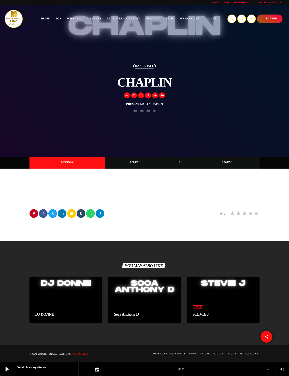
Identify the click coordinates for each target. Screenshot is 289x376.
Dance (198, 307)
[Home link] (14, 19)
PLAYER (269, 18)
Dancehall (144, 66)
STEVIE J (201, 314)
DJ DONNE (44, 314)
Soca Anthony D (126, 314)
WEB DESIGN (79, 353)
